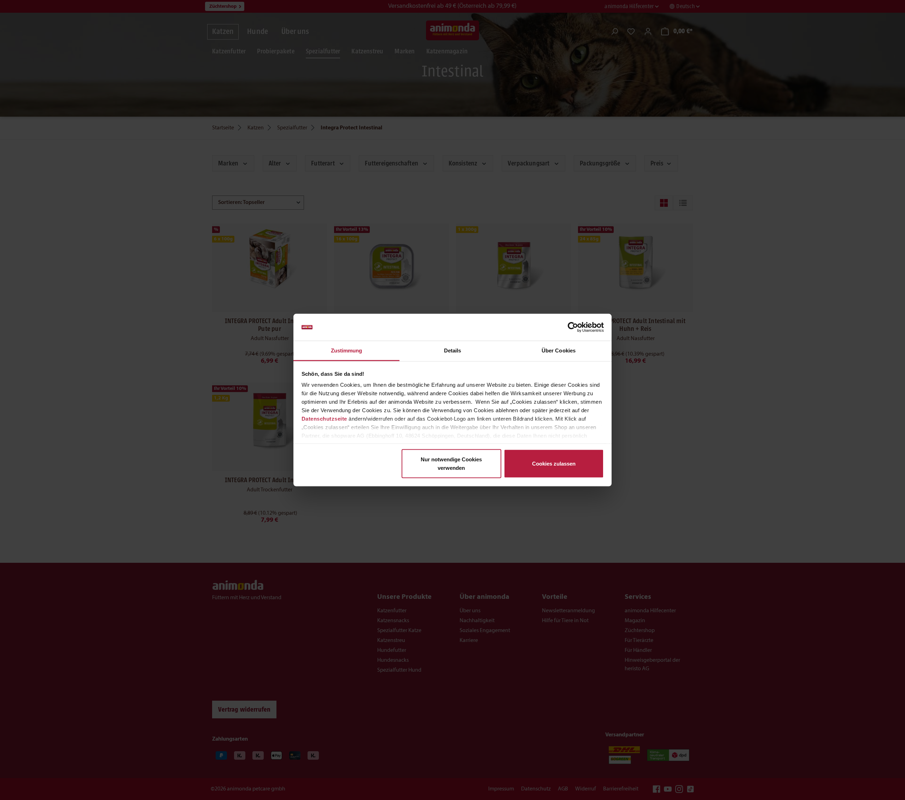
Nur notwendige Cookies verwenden (451, 463)
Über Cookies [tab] (559, 351)
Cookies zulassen (554, 463)
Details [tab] (452, 351)
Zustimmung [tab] (346, 351)
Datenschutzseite (324, 419)
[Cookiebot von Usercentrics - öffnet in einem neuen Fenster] (573, 327)
